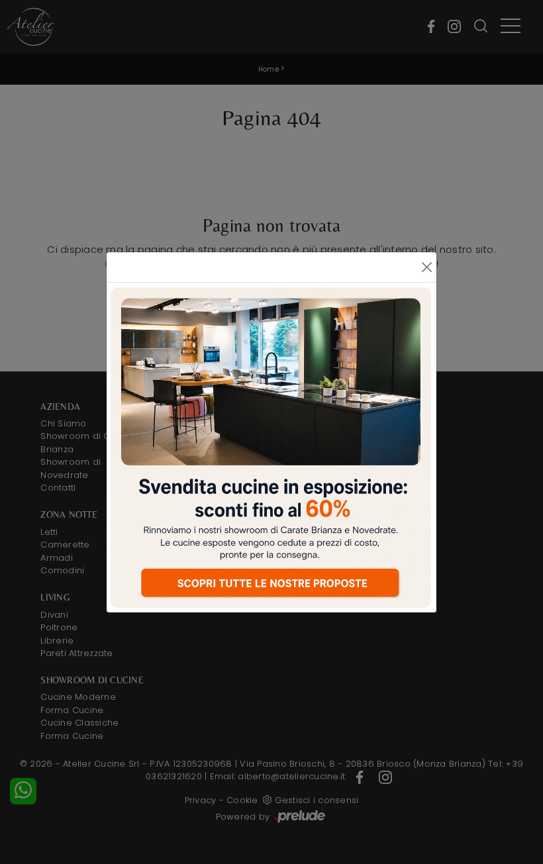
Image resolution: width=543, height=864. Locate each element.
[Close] (426, 267)
